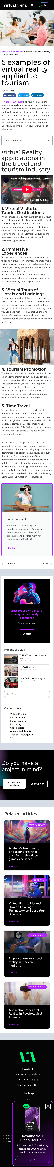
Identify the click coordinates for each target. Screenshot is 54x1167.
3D (11, 738)
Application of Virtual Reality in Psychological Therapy (25, 1013)
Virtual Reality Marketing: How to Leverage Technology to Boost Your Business (27, 908)
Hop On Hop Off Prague (32, 678)
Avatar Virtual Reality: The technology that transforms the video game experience (24, 853)
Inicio (3, 51)
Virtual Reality (15, 51)
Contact (12, 548)
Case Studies (17, 727)
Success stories (18, 717)
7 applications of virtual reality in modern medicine (25, 962)
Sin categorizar (18, 721)
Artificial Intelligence (21, 734)
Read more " (14, 866)
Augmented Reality (20, 731)
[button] (32, 5)
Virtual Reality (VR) (12, 101)
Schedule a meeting (27, 1085)
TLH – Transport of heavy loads (33, 657)
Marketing (15, 724)
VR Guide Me (26, 666)
